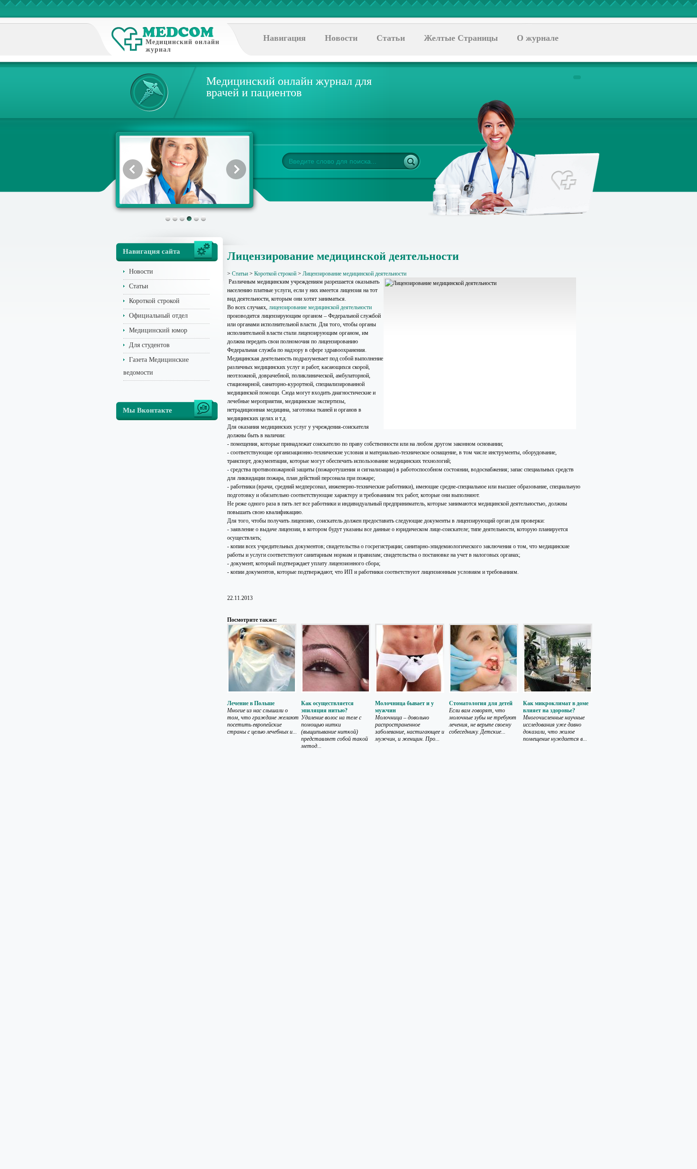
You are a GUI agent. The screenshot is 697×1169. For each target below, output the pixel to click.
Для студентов (149, 345)
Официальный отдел (158, 315)
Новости (341, 38)
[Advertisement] (625, 379)
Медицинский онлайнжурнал (183, 45)
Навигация (284, 38)
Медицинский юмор (158, 330)
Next (236, 169)
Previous (133, 169)
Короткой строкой (154, 300)
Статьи (390, 38)
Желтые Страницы (461, 38)
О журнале (538, 38)
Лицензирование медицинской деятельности (354, 273)
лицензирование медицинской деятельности (320, 307)
